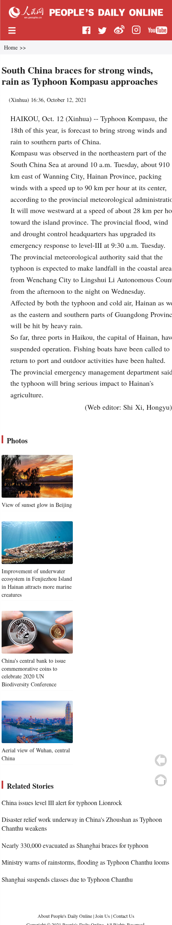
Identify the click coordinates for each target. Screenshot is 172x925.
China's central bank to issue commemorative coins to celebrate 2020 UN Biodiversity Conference (34, 672)
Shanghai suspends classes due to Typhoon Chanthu (67, 879)
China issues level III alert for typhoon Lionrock (62, 802)
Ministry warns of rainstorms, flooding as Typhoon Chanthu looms (85, 862)
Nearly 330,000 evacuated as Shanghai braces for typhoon (75, 845)
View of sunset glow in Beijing (37, 504)
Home (11, 47)
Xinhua (19, 100)
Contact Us (123, 916)
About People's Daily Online (65, 916)
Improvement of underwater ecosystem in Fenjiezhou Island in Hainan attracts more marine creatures (37, 582)
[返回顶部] (161, 780)
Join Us (103, 916)
